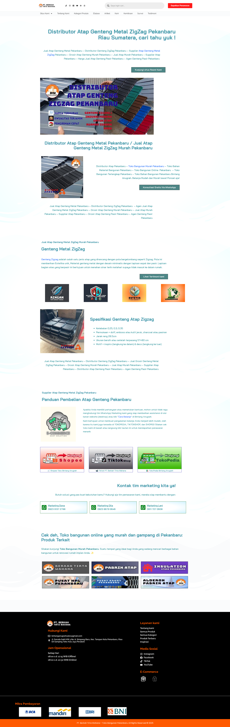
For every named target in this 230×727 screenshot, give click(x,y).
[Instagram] (70, 5)
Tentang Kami (63, 13)
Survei (140, 13)
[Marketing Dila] (93, 507)
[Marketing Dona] (44, 507)
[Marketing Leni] (143, 507)
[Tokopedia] (81, 5)
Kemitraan (128, 13)
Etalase (96, 13)
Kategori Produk (81, 13)
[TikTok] (66, 5)
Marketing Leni (155, 505)
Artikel (107, 13)
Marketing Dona (56, 505)
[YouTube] (77, 5)
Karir (117, 13)
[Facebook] (74, 5)
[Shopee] (85, 5)
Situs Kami (44, 13)
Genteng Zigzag (49, 259)
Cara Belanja (124, 416)
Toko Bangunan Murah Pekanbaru (146, 166)
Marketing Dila (105, 505)
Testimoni (152, 13)
